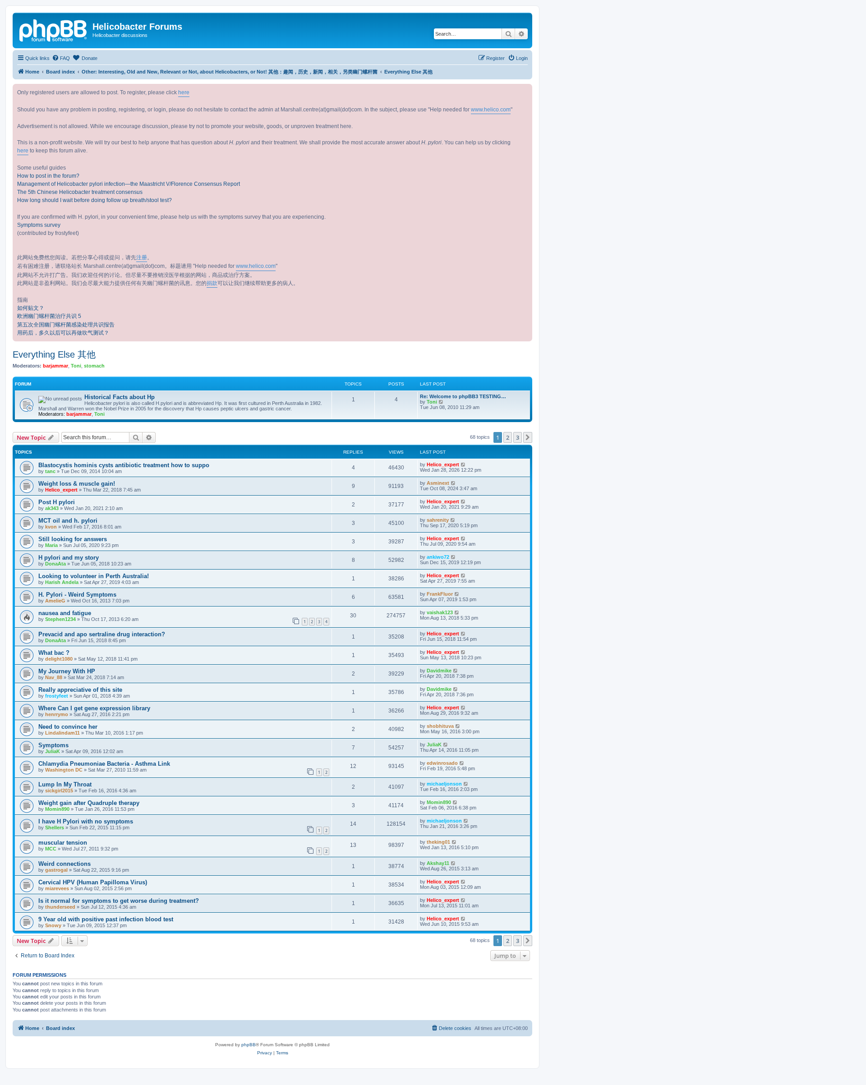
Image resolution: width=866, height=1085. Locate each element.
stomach (94, 365)
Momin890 (57, 809)
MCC (50, 848)
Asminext (438, 483)
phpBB (248, 1044)
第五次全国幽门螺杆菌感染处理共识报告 (66, 325)
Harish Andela (61, 582)
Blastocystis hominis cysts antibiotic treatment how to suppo (123, 465)
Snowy (53, 925)
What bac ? (53, 652)
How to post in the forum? (48, 176)
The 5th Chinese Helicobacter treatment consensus (80, 192)
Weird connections (64, 863)
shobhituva (440, 726)
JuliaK (52, 751)
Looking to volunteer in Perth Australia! (93, 576)
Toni (76, 365)
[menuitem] (61, 58)
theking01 (438, 842)
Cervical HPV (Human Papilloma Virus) (92, 882)
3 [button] (517, 437)
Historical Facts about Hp (119, 397)
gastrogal (56, 870)
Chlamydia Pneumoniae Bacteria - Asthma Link (104, 763)
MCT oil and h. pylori (67, 520)
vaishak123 (440, 612)
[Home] (53, 29)
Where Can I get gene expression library (94, 708)
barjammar (55, 365)
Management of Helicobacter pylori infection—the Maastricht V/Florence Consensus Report (128, 184)
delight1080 (59, 659)
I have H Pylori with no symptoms (85, 821)
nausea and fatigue (64, 613)
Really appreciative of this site (80, 689)
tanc (50, 471)
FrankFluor (440, 594)
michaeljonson (444, 783)
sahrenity (438, 520)
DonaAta (55, 563)
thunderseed (60, 907)
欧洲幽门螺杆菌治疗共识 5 (49, 316)
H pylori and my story (68, 557)
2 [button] (507, 437)
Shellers (54, 827)
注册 (141, 257)
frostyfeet (56, 696)
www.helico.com (491, 109)
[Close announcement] (525, 91)
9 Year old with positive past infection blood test (105, 919)
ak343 (52, 508)
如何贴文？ (30, 308)
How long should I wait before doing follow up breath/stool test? (94, 200)
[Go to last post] (463, 464)
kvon (51, 526)
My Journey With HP (66, 671)
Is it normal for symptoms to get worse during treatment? (118, 900)
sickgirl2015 (59, 790)
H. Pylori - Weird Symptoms (77, 594)
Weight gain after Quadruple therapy (88, 803)
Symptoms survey (38, 225)
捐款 (212, 283)
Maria (51, 545)
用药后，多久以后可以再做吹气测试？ (63, 333)
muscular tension (62, 842)
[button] (527, 437)
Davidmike (439, 670)
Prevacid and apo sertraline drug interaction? (101, 634)
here (183, 92)
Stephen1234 (60, 619)
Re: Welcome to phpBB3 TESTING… (463, 396)
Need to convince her (67, 726)
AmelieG (55, 600)
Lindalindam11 (62, 733)
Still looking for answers (72, 539)
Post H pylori (56, 502)
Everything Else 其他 (54, 354)
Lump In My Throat (65, 784)
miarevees (57, 888)
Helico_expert (443, 464)
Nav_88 (53, 677)
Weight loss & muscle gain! (76, 483)
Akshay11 (438, 863)
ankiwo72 (438, 557)
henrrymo (56, 714)
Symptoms (53, 745)
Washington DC (64, 769)
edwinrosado (442, 763)
